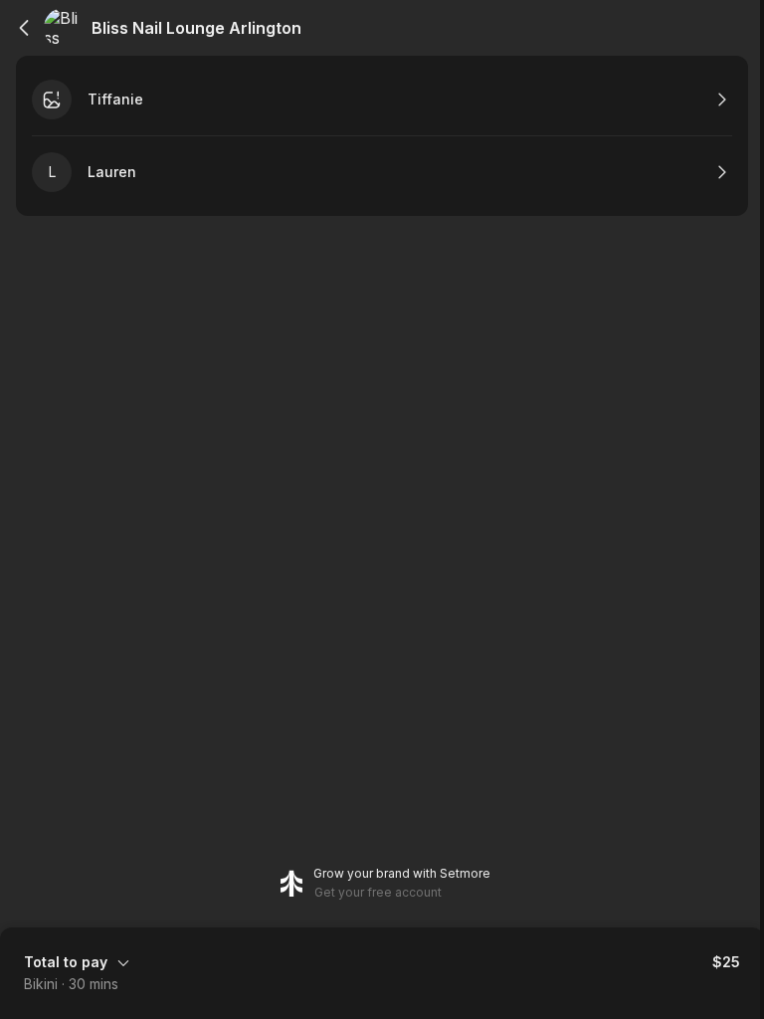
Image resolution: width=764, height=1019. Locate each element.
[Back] (24, 28)
